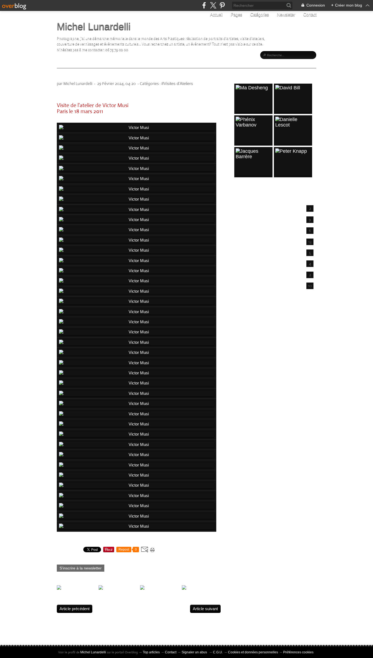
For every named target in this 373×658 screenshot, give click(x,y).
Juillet (243, 219)
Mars (243, 263)
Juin (242, 230)
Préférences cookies (298, 652)
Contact (309, 14)
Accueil (216, 14)
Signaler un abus (195, 652)
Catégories (259, 14)
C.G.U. (218, 652)
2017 (240, 367)
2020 (240, 341)
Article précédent (75, 608)
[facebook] (204, 5)
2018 (240, 359)
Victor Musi (72, 76)
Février (244, 274)
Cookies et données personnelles (253, 652)
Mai (241, 241)
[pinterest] (222, 5)
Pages (236, 14)
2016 (240, 376)
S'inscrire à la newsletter (81, 568)
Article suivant (205, 608)
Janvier (244, 285)
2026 (240, 199)
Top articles (151, 652)
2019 (240, 349)
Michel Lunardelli (94, 26)
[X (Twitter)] (213, 5)
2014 (240, 394)
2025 (240, 296)
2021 (240, 332)
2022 (240, 323)
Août (242, 207)
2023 (240, 314)
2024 (240, 305)
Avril (242, 252)
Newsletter (286, 14)
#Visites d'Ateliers (177, 83)
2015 (240, 385)
